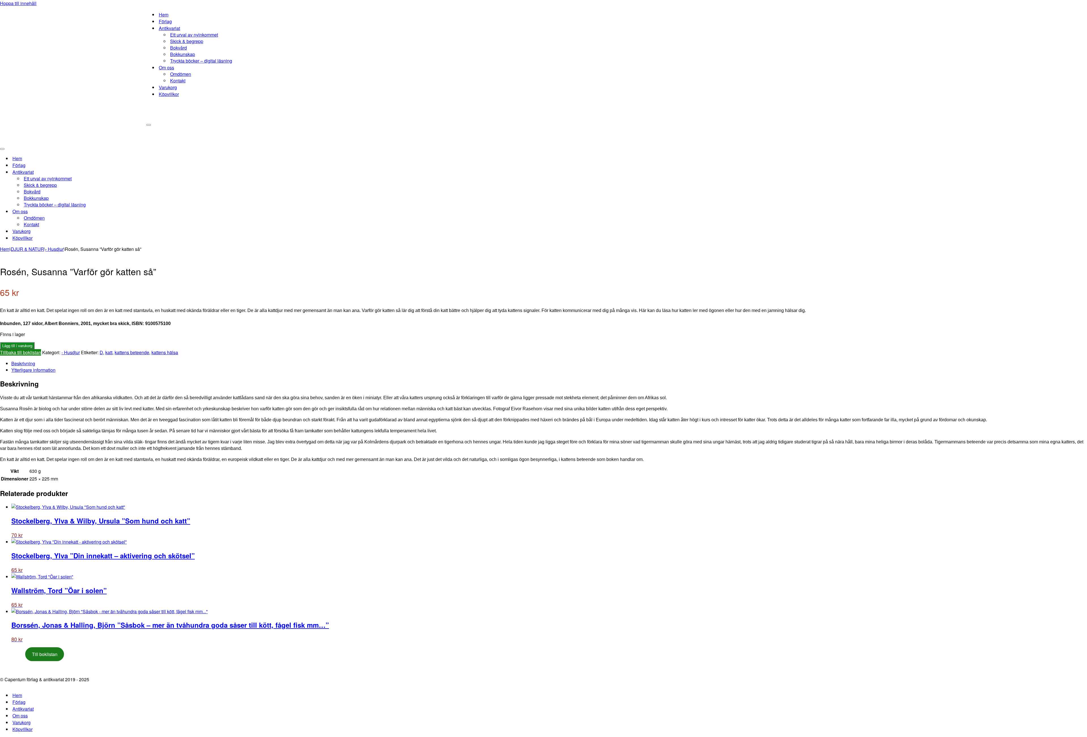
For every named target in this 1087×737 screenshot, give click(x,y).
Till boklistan (44, 654)
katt (108, 352)
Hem (163, 14)
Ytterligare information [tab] (33, 370)
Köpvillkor (169, 94)
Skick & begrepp (186, 41)
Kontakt (177, 80)
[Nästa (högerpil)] (1077, 368)
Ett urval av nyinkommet (194, 34)
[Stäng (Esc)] (1081, 6)
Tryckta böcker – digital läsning (201, 60)
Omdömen (180, 74)
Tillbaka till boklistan (20, 352)
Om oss (20, 715)
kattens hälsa (164, 352)
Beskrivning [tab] (23, 363)
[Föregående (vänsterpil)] (10, 368)
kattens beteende (132, 352)
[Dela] (1068, 6)
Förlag (165, 21)
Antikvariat (23, 709)
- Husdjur (54, 249)
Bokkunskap (182, 54)
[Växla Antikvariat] (99, 172)
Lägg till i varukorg (17, 345)
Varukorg (168, 87)
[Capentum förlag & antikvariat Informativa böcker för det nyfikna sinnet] (73, 72)
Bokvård (178, 47)
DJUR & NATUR (27, 249)
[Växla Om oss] (99, 211)
